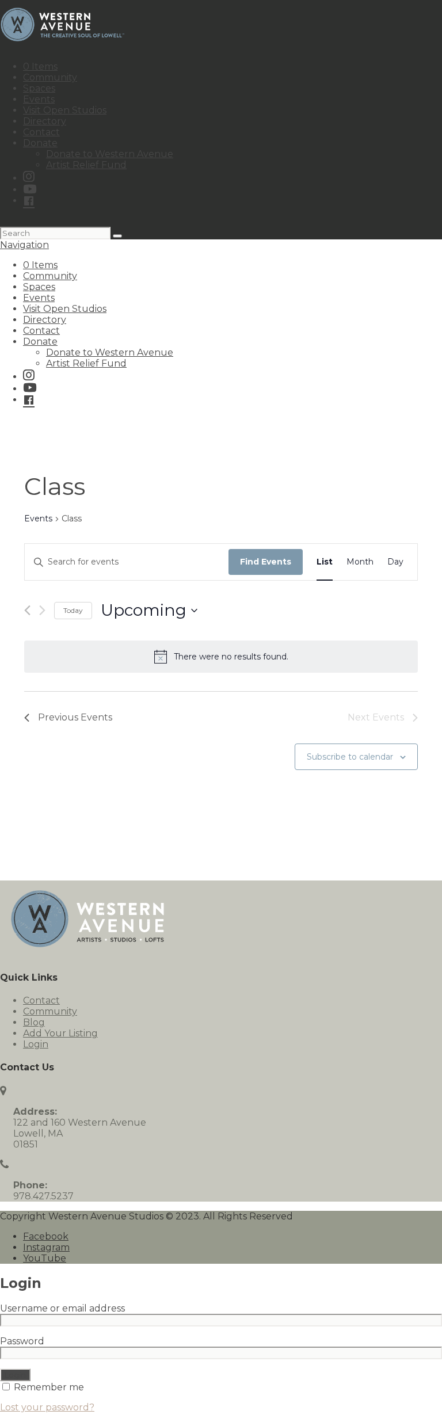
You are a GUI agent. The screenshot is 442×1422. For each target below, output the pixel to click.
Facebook (45, 1236)
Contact (41, 132)
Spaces (39, 88)
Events (39, 99)
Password (25, 1341)
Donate (40, 143)
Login (35, 1044)
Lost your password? (47, 1407)
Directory (44, 121)
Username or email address (65, 1308)
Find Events (265, 561)
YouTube (44, 1258)
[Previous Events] (27, 610)
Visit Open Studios (64, 110)
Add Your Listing (60, 1033)
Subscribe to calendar (350, 757)
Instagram (46, 1247)
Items (40, 66)
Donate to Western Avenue (109, 153)
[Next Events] (42, 610)
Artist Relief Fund (86, 164)
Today (73, 610)
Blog (34, 1022)
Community (50, 77)
